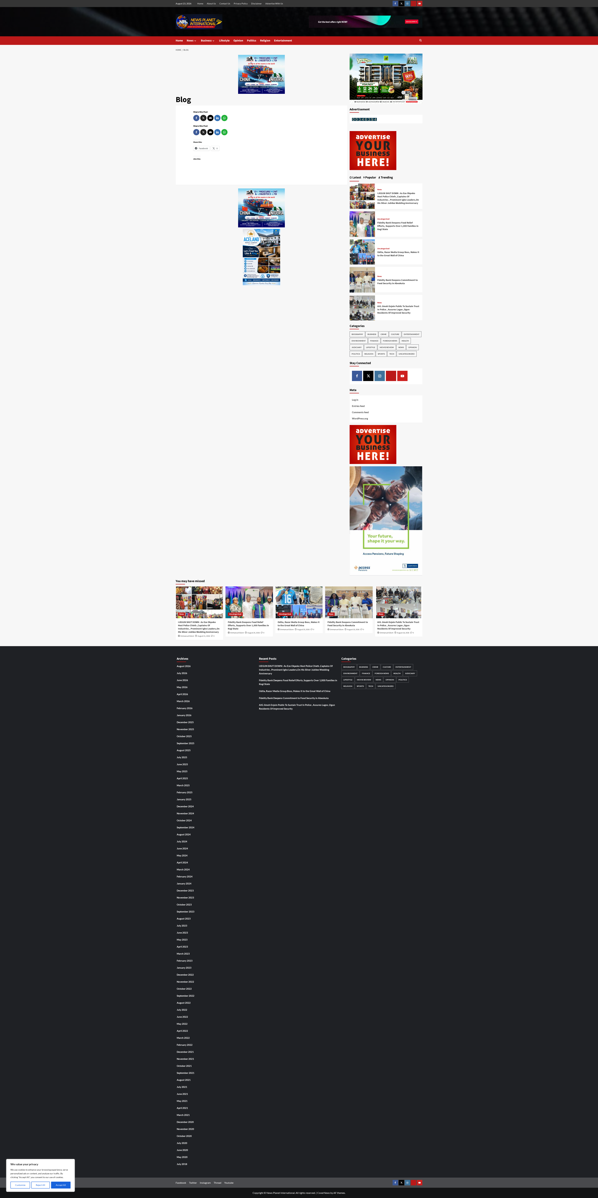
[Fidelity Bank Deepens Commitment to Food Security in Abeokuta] (362, 279)
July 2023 (182, 925)
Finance (374, 341)
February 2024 (184, 876)
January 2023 (184, 967)
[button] (420, 40)
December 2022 (185, 974)
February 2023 (184, 960)
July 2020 (182, 1143)
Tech (391, 354)
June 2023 (182, 932)
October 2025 (184, 736)
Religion (265, 41)
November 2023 (185, 897)
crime (384, 334)
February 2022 (184, 1044)
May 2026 (182, 687)
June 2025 (182, 764)
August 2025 (184, 750)
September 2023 (185, 911)
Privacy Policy (241, 3)
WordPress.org (360, 418)
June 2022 (182, 1016)
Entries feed (358, 406)
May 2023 (182, 939)
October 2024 (184, 820)
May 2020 (182, 1157)
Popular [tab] (370, 177)
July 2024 (182, 841)
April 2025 (182, 778)
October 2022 (184, 988)
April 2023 (182, 946)
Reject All (40, 1185)
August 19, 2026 (353, 629)
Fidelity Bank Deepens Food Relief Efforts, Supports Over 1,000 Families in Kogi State (397, 226)
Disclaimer (256, 3)
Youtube (228, 1182)
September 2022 (185, 995)
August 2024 (184, 834)
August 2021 (184, 1079)
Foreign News (390, 341)
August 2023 (184, 918)
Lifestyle (224, 41)
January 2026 (184, 715)
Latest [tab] (356, 177)
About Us (211, 3)
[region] (40, 1175)
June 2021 (182, 1093)
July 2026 (182, 673)
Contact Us (224, 3)
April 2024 (182, 862)
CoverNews (323, 1192)
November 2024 (185, 813)
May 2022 (182, 1023)
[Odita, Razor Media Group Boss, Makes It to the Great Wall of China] (362, 251)
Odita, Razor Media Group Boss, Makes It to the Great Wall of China (398, 254)
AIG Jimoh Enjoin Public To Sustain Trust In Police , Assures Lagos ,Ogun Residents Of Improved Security (398, 310)
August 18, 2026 (403, 632)
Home (200, 3)
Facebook (181, 1182)
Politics (251, 41)
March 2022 (183, 1037)
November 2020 (185, 1129)
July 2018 (182, 1164)
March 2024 (183, 869)
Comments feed (360, 412)
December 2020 (185, 1122)
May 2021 (182, 1101)
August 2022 (184, 1002)
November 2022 (185, 981)
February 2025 (184, 792)
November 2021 (185, 1058)
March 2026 (183, 701)
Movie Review (387, 347)
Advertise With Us (274, 3)
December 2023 (185, 890)
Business (206, 41)
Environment (359, 341)
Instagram (205, 1182)
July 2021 (182, 1086)
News (190, 41)
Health (405, 341)
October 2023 (184, 904)
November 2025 (185, 729)
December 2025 (185, 722)
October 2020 (184, 1136)
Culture (395, 334)
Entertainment (283, 41)
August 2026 (184, 666)
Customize (20, 1185)
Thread (217, 1182)
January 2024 (184, 883)
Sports (381, 354)
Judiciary (357, 347)
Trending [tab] (386, 177)
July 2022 (182, 1009)
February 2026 (184, 708)
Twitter (193, 1182)
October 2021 (184, 1065)
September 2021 (185, 1072)
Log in (355, 399)
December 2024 (185, 806)
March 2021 (183, 1115)
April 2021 (182, 1108)
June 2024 (182, 848)
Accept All (61, 1185)
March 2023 (183, 953)
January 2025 (184, 799)
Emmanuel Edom (187, 636)
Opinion (238, 41)
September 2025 (185, 743)
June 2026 (182, 680)
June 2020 (182, 1150)
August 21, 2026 (204, 636)
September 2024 (185, 827)
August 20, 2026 (253, 632)
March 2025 (183, 785)
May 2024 (182, 855)
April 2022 (182, 1030)
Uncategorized (383, 219)
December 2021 (185, 1051)
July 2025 (182, 757)
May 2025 (182, 771)
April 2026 (182, 694)
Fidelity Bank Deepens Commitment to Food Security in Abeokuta (397, 281)
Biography (357, 334)
